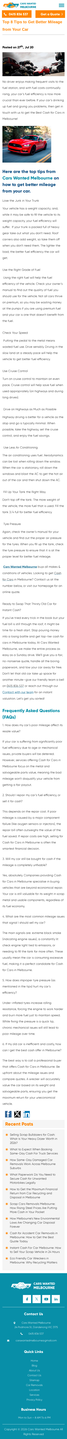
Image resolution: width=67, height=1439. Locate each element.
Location (34, 1389)
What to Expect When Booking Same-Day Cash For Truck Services (34, 1151)
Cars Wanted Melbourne (20, 567)
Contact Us (34, 1375)
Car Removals (34, 1385)
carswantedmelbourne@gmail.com (36, 1340)
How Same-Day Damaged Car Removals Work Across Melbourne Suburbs (33, 1164)
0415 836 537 (18, 14)
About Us (34, 1370)
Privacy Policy (34, 1399)
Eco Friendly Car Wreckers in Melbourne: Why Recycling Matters (33, 1260)
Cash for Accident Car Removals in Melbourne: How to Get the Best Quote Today (34, 1237)
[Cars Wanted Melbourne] (22, 1286)
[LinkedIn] (56, 1299)
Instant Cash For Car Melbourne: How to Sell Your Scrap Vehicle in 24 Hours (35, 1249)
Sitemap (34, 1380)
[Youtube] (46, 1299)
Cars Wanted (28, 5)
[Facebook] (27, 1299)
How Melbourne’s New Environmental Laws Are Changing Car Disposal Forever (35, 1222)
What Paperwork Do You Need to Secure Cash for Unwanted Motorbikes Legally (32, 1178)
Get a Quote (50, 14)
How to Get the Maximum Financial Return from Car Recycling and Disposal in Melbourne (34, 1193)
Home (34, 1360)
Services (34, 1394)
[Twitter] (37, 1299)
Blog (34, 1365)
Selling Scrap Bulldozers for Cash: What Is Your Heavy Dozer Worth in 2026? (33, 1138)
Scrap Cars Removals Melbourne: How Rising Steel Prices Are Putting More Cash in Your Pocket (33, 1208)
